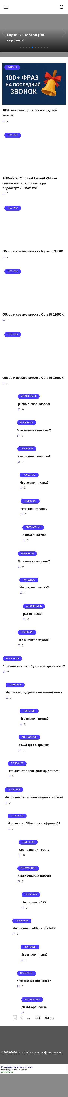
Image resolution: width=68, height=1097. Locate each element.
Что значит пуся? (34, 954)
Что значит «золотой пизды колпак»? (34, 797)
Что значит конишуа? (34, 456)
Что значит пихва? (34, 482)
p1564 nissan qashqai (34, 404)
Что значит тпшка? (34, 587)
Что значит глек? (34, 509)
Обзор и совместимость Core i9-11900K (33, 377)
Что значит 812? (34, 902)
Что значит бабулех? (34, 640)
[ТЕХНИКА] (34, 170)
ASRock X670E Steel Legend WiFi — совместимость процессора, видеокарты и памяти (29, 183)
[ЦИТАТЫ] (34, 102)
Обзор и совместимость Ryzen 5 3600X (32, 251)
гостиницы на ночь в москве (14, 1069)
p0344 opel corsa (34, 1007)
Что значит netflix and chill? (34, 928)
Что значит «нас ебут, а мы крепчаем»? (34, 666)
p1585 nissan (32, 613)
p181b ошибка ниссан (34, 876)
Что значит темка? (34, 718)
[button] (20, 47)
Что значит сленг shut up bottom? (34, 771)
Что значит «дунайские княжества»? (34, 692)
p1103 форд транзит (34, 745)
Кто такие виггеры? (34, 850)
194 (37, 1018)
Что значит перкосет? (34, 981)
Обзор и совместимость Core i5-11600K (33, 314)
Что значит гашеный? (34, 430)
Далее (49, 1018)
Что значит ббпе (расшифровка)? (34, 823)
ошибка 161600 (34, 535)
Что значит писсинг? (34, 561)
